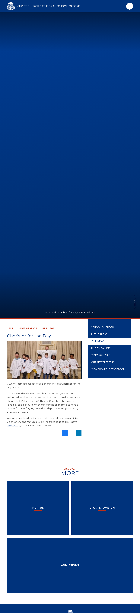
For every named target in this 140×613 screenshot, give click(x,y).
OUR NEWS (48, 328)
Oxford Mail (13, 425)
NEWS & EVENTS (28, 328)
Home (10, 328)
